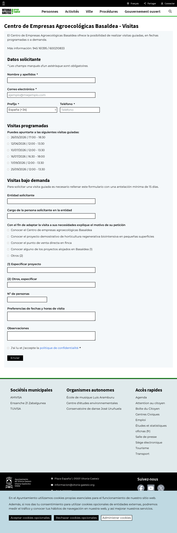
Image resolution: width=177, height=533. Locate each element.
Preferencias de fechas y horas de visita (36, 308)
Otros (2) (17, 255)
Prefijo (12, 104)
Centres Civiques (148, 414)
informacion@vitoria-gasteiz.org (74, 484)
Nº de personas (18, 294)
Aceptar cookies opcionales (30, 518)
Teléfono (66, 104)
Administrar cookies (116, 518)
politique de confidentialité (59, 348)
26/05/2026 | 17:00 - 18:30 (28, 137)
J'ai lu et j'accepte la (44, 348)
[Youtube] (150, 488)
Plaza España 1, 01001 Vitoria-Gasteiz (77, 478)
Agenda (141, 397)
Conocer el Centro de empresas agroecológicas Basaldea (51, 230)
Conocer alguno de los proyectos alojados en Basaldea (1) (51, 249)
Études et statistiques (151, 425)
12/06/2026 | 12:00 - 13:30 (27, 143)
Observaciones (18, 328)
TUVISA (15, 408)
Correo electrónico (21, 89)
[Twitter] (160, 488)
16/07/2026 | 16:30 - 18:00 (28, 156)
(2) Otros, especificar (22, 279)
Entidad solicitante (20, 195)
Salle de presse (146, 437)
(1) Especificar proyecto (24, 264)
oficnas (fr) (143, 431)
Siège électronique (149, 442)
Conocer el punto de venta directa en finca (41, 243)
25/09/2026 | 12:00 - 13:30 (28, 169)
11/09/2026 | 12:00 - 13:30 (27, 163)
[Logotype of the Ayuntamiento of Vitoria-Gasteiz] (18, 483)
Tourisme (142, 448)
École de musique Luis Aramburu (90, 397)
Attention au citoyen (150, 403)
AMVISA (16, 397)
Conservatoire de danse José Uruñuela (93, 408)
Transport (142, 454)
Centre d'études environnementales (92, 403)
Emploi (141, 420)
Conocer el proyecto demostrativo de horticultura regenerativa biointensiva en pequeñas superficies (82, 236)
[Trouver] (170, 11)
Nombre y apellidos (21, 74)
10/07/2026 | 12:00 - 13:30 (28, 150)
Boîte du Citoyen (148, 408)
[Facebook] (140, 488)
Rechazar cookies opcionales (76, 518)
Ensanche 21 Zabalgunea (28, 403)
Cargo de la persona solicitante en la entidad (39, 210)
